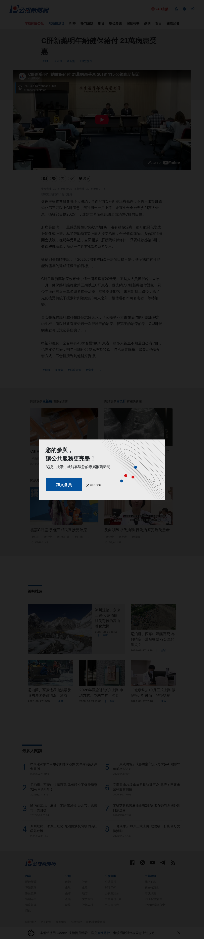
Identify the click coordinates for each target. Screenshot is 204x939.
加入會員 (64, 484)
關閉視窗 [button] (95, 485)
